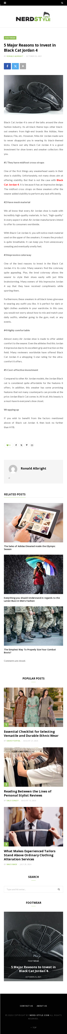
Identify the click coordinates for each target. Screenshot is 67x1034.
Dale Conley (13, 800)
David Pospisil (14, 741)
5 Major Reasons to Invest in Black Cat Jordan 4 (33, 969)
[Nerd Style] (33, 16)
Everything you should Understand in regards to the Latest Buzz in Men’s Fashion (32, 599)
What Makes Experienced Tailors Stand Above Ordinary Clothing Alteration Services (29, 855)
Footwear (10, 38)
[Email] (32, 445)
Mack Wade (12, 864)
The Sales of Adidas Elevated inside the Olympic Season (29, 548)
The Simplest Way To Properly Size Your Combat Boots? (30, 651)
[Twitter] (15, 66)
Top (34, 1027)
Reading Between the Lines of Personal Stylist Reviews (27, 793)
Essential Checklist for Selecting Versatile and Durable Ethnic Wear (31, 733)
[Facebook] (7, 66)
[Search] (62, 2)
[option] (33, 946)
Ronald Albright (15, 56)
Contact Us (26, 1006)
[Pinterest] (26, 445)
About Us (42, 1006)
